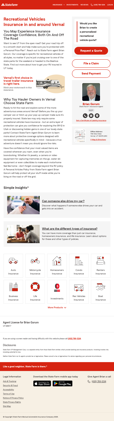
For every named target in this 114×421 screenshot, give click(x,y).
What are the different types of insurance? (69, 228)
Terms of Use (8, 394)
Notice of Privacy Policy (13, 398)
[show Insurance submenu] (63, 4)
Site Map (7, 406)
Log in (110, 5)
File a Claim (91, 63)
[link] (9, 4)
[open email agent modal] (91, 116)
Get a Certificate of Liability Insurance (91, 120)
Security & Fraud (10, 386)
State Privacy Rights (12, 402)
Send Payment (91, 73)
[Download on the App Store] (42, 383)
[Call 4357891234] (85, 115)
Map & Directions (99, 139)
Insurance (57, 5)
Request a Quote (91, 50)
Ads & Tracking (9, 381)
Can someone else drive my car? (63, 201)
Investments (72, 5)
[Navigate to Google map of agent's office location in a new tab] (97, 115)
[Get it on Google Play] (62, 383)
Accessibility (8, 390)
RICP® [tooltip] (91, 110)
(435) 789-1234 (99, 5)
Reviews (84, 5)
